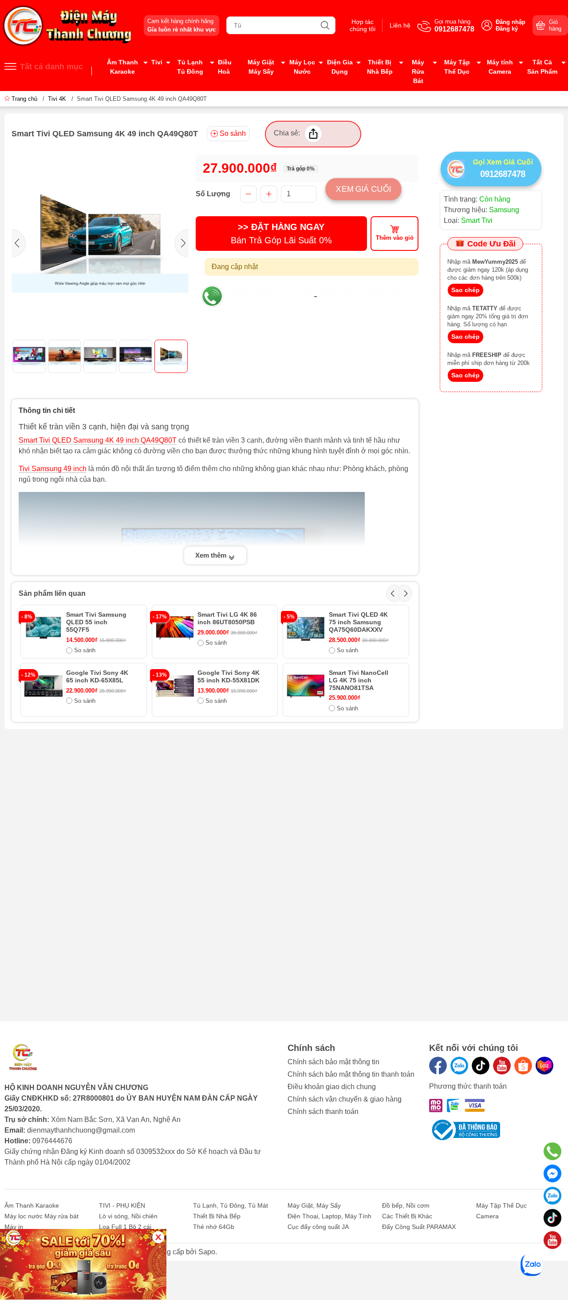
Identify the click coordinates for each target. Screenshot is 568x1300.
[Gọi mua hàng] (553, 1151)
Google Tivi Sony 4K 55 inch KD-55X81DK (228, 676)
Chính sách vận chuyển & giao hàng (345, 1099)
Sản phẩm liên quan (52, 593)
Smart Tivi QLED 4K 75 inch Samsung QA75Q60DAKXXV (358, 622)
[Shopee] (523, 1065)
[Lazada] (544, 1065)
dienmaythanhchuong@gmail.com (81, 1130)
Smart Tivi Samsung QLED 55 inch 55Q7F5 (96, 622)
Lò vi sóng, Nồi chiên (128, 1216)
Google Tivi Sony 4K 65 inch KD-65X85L (97, 676)
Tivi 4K (57, 98)
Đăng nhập (510, 22)
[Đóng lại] (158, 1237)
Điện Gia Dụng (340, 67)
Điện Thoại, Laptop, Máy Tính (329, 1216)
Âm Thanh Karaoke (122, 67)
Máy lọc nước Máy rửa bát (41, 1216)
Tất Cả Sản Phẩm (542, 67)
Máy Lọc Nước (302, 67)
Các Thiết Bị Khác (407, 1216)
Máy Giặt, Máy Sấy (314, 1205)
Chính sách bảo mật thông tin (333, 1062)
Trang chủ (24, 98)
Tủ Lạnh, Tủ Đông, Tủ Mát (230, 1205)
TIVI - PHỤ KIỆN (122, 1205)
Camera (487, 1216)
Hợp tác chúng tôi (362, 25)
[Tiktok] (480, 1065)
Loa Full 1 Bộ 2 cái (125, 1226)
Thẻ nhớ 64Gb (213, 1226)
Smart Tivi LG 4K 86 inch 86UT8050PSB (227, 618)
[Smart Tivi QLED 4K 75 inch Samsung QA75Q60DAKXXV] (306, 628)
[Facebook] (438, 1065)
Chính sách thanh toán (323, 1111)
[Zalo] (459, 1065)
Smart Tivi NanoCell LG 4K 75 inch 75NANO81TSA (358, 680)
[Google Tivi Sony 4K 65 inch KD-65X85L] (43, 686)
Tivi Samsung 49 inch (53, 468)
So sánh (233, 133)
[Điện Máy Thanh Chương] (68, 25)
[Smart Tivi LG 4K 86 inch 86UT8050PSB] (175, 628)
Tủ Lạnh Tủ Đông (190, 67)
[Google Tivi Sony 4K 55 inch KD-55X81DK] (175, 686)
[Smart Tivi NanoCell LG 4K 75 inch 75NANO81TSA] (306, 686)
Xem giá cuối (363, 189)
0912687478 (268, 293)
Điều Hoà (225, 67)
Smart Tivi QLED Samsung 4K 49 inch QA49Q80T (98, 440)
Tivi (156, 62)
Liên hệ (400, 25)
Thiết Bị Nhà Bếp (380, 67)
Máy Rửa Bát (418, 71)
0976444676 (362, 293)
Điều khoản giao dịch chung (332, 1086)
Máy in (13, 1226)
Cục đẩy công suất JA (318, 1226)
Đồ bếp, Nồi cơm (406, 1205)
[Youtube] (502, 1065)
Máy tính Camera (500, 67)
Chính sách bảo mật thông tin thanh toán (351, 1074)
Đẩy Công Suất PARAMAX (419, 1226)
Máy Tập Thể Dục (457, 67)
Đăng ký (507, 28)
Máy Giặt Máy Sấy (261, 67)
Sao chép (465, 289)
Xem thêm (211, 555)
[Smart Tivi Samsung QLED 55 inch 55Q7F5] (43, 628)
